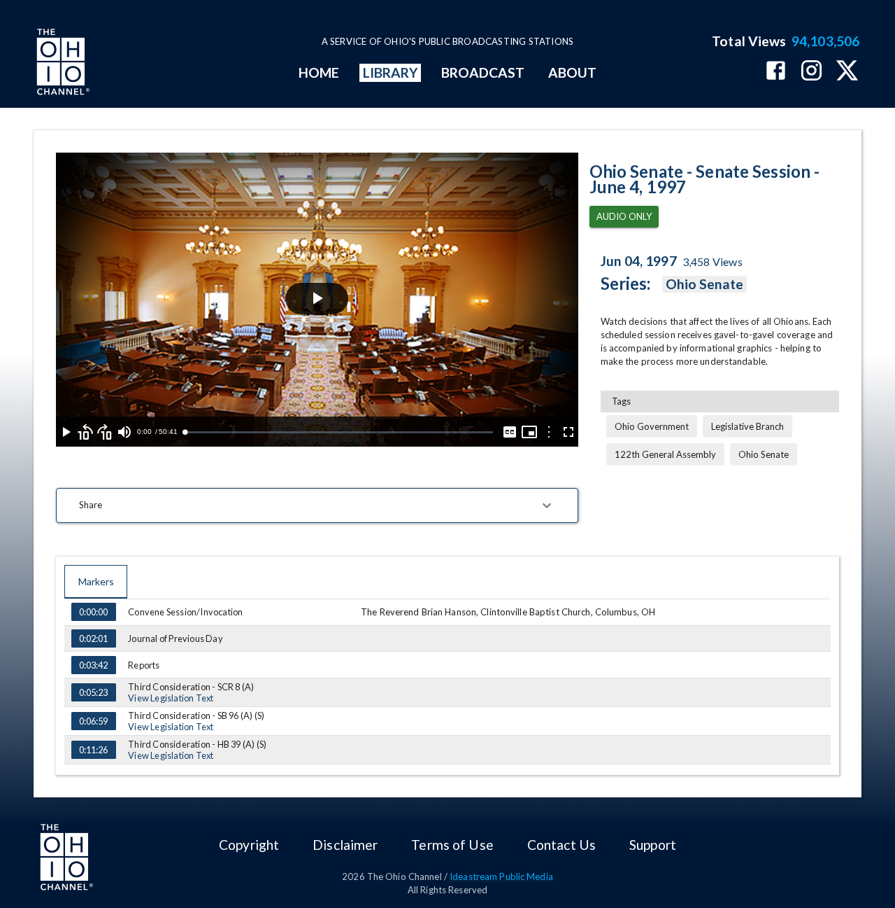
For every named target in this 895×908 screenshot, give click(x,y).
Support (652, 844)
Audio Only (624, 216)
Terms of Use (452, 844)
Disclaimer (345, 844)
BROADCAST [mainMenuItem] (483, 72)
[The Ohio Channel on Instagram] (811, 71)
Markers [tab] (96, 581)
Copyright (249, 844)
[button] (317, 505)
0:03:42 (93, 665)
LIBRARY (390, 72)
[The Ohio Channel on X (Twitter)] (847, 71)
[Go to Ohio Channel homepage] (61, 64)
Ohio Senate (705, 284)
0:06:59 (93, 721)
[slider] (338, 432)
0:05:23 (93, 692)
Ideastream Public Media (501, 876)
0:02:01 (93, 638)
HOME (319, 72)
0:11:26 (93, 749)
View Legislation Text (170, 698)
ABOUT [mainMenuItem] (572, 72)
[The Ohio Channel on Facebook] (776, 71)
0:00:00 (93, 611)
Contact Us (561, 844)
